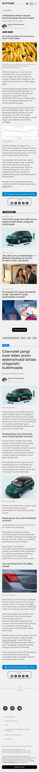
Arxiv (7, 725)
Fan (28, 338)
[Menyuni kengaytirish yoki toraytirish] (35, 4)
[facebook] (5, 708)
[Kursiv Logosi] (8, 3)
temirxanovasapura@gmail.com (17, 28)
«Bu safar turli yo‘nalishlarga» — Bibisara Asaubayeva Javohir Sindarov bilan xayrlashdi (19, 258)
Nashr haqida (10, 717)
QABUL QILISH (19, 767)
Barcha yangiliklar (11, 338)
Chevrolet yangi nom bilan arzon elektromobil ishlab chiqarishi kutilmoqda (19, 222)
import (10, 32)
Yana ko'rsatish (19, 330)
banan (5, 32)
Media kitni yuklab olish (13, 735)
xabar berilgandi (9, 640)
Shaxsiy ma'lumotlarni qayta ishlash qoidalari (17, 730)
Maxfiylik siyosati (11, 721)
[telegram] (19, 708)
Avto (23, 338)
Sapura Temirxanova (16, 24)
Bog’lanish (8, 739)
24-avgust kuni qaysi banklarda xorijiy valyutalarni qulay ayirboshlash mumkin (18, 294)
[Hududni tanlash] (27, 4)
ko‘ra (15, 108)
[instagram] (12, 708)
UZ (31, 4)
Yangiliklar (6, 10)
